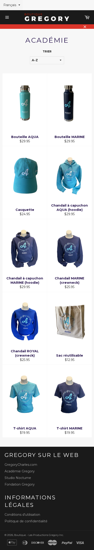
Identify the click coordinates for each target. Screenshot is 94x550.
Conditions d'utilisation (22, 515)
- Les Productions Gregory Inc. (45, 535)
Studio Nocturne (18, 478)
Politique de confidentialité (26, 521)
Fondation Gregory (20, 484)
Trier (47, 51)
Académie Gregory (20, 471)
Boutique (20, 535)
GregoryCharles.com (21, 465)
